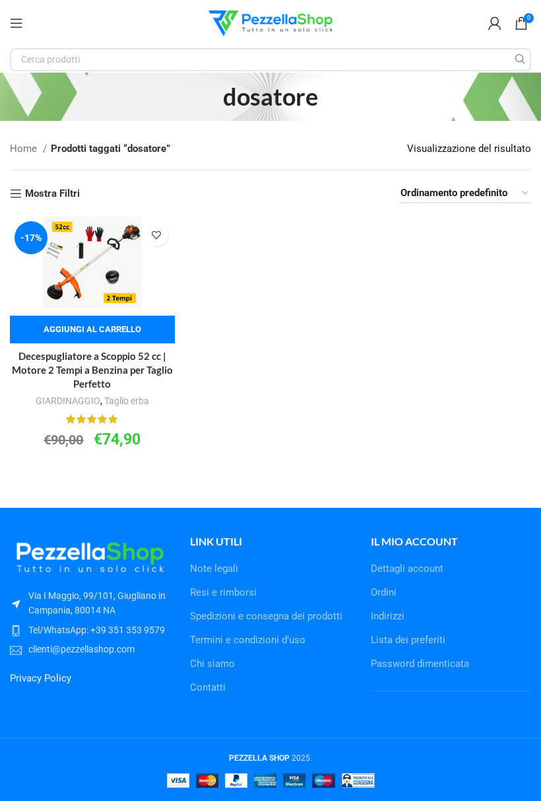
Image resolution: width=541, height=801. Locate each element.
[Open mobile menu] (16, 23)
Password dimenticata (420, 664)
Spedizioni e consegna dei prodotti (266, 616)
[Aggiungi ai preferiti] (156, 234)
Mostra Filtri (52, 193)
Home (25, 149)
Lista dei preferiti (408, 640)
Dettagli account (407, 569)
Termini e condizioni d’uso (247, 640)
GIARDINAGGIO (68, 401)
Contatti (208, 687)
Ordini (384, 592)
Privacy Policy (40, 678)
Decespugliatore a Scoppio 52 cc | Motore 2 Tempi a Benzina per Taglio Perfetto (92, 370)
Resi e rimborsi (223, 592)
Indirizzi (387, 616)
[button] (92, 329)
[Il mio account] (495, 23)
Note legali (214, 569)
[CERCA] (519, 59)
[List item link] (90, 630)
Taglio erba (126, 401)
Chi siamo (212, 664)
